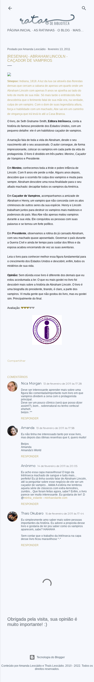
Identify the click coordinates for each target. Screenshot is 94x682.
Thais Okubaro (32, 513)
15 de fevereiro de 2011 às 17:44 (64, 513)
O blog (63, 30)
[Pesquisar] (84, 7)
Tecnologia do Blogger (51, 657)
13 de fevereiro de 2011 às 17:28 (62, 383)
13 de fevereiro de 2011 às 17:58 (55, 428)
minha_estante (33, 497)
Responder (30, 418)
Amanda (27, 428)
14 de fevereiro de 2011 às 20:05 (57, 466)
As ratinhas (44, 30)
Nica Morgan (31, 383)
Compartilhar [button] (16, 360)
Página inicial (19, 30)
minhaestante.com (55, 497)
